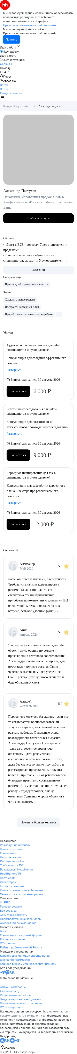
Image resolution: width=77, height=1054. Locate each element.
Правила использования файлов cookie (29, 33)
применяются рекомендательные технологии (34, 1013)
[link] (5, 76)
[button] (4, 85)
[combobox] (8, 1047)
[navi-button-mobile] (2, 98)
